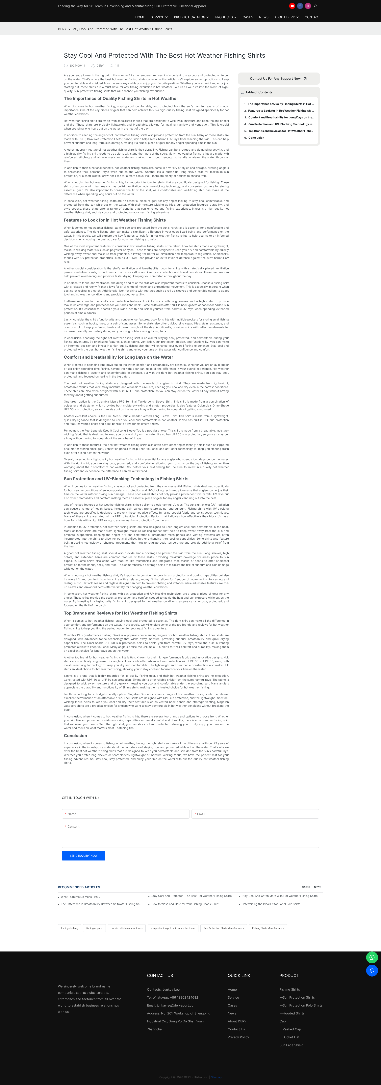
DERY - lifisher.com (196, 1077)
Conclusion (256, 137)
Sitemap (216, 1077)
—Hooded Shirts (292, 1013)
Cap (283, 1021)
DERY (62, 29)
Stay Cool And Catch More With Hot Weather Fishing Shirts (280, 895)
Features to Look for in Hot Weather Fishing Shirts (281, 110)
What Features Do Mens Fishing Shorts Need (80, 896)
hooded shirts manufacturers (126, 928)
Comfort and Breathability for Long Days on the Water (281, 117)
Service (233, 997)
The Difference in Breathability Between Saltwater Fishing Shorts (101, 904)
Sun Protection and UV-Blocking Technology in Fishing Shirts (281, 124)
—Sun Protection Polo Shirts (301, 1005)
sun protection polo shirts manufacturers (173, 928)
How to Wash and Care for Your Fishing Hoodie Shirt (184, 904)
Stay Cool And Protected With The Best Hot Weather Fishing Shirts (122, 29)
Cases (232, 1005)
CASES (306, 887)
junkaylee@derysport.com (176, 1005)
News (232, 1013)
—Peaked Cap (290, 1029)
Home (232, 989)
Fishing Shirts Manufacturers (268, 928)
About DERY (237, 1021)
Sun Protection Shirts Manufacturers (224, 928)
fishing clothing (69, 928)
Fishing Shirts (290, 989)
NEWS (317, 887)
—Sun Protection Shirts (297, 997)
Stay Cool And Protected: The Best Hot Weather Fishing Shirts (191, 895)
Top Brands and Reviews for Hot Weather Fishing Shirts (281, 131)
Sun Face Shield (291, 1045)
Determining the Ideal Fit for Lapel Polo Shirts (271, 904)
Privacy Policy (238, 1037)
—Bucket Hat (289, 1037)
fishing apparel (94, 928)
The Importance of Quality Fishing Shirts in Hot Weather (281, 103)
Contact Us (236, 1029)
